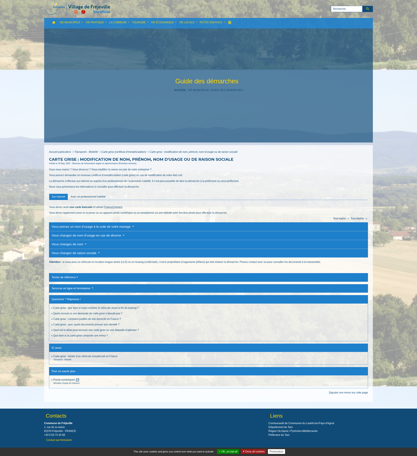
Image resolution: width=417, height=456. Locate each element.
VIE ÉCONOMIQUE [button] (163, 22)
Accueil (180, 90)
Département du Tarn (280, 427)
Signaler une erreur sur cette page (348, 392)
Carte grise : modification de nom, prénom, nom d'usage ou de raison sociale (194, 151)
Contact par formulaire (59, 440)
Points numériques (66, 379)
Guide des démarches (227, 90)
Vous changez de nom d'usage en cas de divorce (87, 235)
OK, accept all (229, 451)
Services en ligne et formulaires (71, 288)
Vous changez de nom (68, 244)
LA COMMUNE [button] (118, 22)
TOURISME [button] (139, 22)
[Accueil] (77, 9)
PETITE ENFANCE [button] (211, 22)
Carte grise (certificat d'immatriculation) (124, 151)
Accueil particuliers (60, 151)
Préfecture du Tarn (279, 435)
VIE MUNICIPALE (198, 90)
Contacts (56, 416)
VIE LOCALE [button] (187, 22)
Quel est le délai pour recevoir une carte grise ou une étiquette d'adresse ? (96, 330)
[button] (53, 23)
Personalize (276, 451)
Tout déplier (359, 218)
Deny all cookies (255, 451)
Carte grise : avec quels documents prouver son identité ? (86, 324)
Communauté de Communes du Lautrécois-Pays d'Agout (301, 423)
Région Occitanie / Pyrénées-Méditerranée (293, 431)
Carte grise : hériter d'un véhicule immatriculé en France (85, 356)
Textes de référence (64, 277)
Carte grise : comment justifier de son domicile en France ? (87, 319)
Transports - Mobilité (86, 151)
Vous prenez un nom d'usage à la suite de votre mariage (91, 226)
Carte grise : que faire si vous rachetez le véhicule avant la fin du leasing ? (96, 307)
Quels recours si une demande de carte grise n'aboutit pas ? (87, 313)
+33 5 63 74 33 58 (54, 435)
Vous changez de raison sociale (74, 253)
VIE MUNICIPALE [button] (70, 22)
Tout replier (341, 218)
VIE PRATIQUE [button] (95, 22)
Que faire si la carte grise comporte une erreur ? (80, 335)
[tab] (58, 197)
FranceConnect (113, 207)
